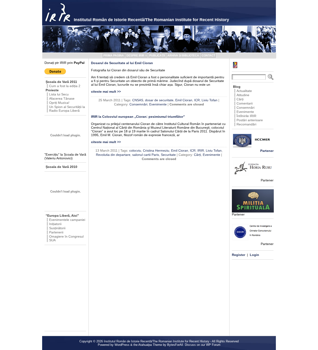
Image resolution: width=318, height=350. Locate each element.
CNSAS (137, 100)
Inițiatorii (55, 224)
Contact (208, 55)
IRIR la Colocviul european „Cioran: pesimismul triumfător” (138, 116)
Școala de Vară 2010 (61, 167)
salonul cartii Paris (145, 155)
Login (254, 255)
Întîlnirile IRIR (246, 116)
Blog (236, 86)
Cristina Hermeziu (156, 150)
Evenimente (158, 104)
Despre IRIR (135, 55)
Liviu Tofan (209, 100)
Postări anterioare (250, 120)
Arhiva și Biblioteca (183, 55)
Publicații (157, 55)
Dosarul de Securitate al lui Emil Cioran (122, 63)
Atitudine (243, 95)
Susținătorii (57, 228)
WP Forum (213, 345)
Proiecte (52, 90)
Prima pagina (113, 55)
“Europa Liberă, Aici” (62, 215)
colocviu (135, 150)
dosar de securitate (159, 100)
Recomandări (246, 124)
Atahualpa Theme (150, 345)
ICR (197, 100)
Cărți (197, 155)
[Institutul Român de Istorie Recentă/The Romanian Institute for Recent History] (159, 39)
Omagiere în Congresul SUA (66, 238)
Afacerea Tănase (61, 98)
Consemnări (138, 104)
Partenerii (56, 232)
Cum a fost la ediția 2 (64, 86)
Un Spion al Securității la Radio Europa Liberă (67, 108)
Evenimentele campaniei (67, 220)
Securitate (168, 155)
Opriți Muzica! (59, 103)
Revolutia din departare (113, 155)
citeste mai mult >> (106, 91)
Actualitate (244, 91)
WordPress (122, 345)
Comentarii (245, 103)
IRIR (200, 150)
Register (238, 255)
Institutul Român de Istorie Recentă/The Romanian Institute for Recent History (151, 19)
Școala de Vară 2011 (61, 82)
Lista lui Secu (59, 94)
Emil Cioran (183, 100)
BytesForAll (175, 345)
